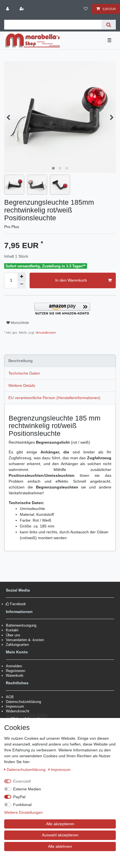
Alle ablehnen (60, 846)
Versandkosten (45, 332)
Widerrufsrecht (17, 711)
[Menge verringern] (21, 284)
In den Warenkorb (71, 280)
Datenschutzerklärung (23, 702)
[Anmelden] (8, 9)
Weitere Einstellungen (23, 812)
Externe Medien (27, 789)
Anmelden (14, 666)
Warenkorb (14, 675)
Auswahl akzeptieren (60, 835)
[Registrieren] (22, 9)
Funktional (22, 804)
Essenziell (22, 781)
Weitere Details (21, 385)
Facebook (18, 604)
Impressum (15, 706)
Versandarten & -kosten (25, 640)
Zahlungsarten (17, 645)
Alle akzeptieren (60, 824)
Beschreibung (20, 360)
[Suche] (109, 25)
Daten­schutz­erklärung (27, 769)
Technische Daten (24, 373)
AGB (10, 697)
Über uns (13, 635)
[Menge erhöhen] (21, 276)
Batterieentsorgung (21, 625)
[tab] (60, 361)
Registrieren (15, 671)
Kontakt (12, 630)
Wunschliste (19, 323)
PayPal (19, 797)
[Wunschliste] (85, 9)
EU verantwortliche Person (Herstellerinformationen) (54, 397)
